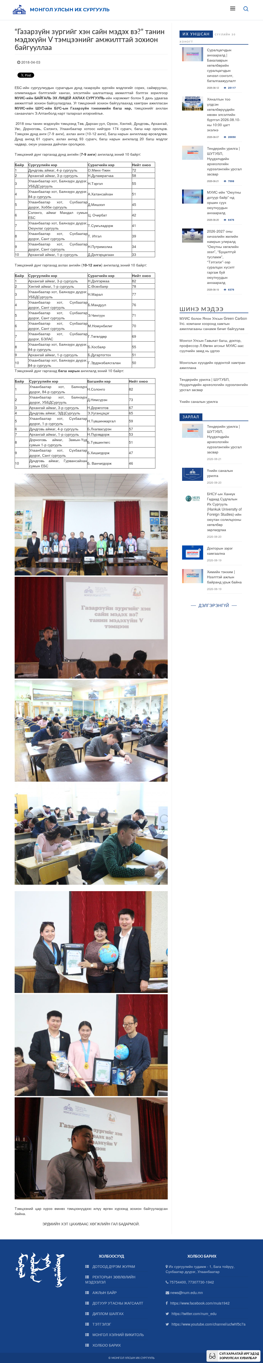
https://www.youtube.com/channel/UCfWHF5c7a (209, 1324)
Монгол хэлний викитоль (117, 1334)
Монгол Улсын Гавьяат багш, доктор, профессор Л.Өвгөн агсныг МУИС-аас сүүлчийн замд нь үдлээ (212, 345)
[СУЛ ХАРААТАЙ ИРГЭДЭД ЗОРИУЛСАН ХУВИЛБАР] (212, 1355)
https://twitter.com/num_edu (194, 1313)
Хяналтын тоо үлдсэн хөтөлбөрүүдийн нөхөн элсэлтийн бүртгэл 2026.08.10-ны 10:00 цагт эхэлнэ (223, 114)
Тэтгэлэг (101, 1324)
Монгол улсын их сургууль (69, 10)
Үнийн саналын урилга (199, 401)
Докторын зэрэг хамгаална (220, 550)
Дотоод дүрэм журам (113, 1266)
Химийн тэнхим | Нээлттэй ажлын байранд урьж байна (224, 576)
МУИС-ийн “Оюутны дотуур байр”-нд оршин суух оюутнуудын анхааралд (224, 202)
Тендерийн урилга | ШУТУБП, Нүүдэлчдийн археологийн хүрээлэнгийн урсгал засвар (224, 161)
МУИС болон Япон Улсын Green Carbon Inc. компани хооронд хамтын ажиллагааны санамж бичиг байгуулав (213, 323)
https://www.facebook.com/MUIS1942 (200, 1303)
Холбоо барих (106, 1345)
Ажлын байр (104, 1292)
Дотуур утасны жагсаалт (117, 1303)
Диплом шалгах (107, 1313)
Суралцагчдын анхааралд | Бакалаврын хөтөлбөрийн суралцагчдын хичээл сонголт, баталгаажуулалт (221, 65)
